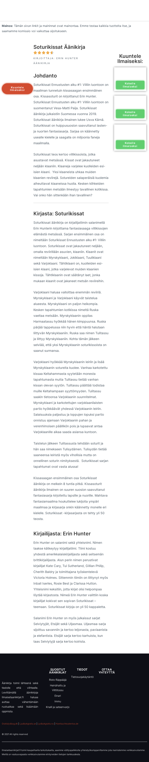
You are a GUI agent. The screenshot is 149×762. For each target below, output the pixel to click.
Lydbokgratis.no (46, 723)
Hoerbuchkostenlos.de (67, 723)
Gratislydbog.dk (10, 723)
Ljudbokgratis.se (27, 723)
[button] (17, 88)
